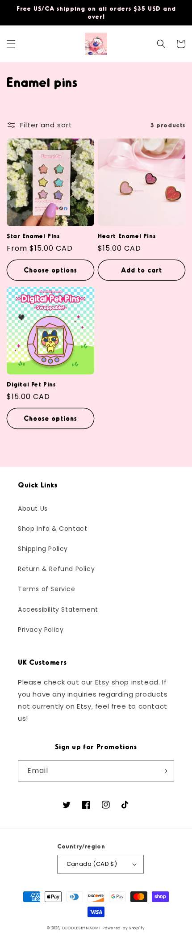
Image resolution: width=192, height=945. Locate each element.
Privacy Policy (40, 629)
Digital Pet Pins (31, 384)
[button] (11, 44)
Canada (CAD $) (92, 864)
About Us (33, 508)
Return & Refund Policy (56, 568)
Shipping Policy (43, 548)
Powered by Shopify (123, 928)
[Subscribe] (164, 770)
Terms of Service (46, 588)
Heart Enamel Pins (126, 235)
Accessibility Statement (58, 609)
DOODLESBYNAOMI (81, 928)
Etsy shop (112, 682)
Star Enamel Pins (33, 235)
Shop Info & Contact (52, 528)
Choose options (50, 270)
